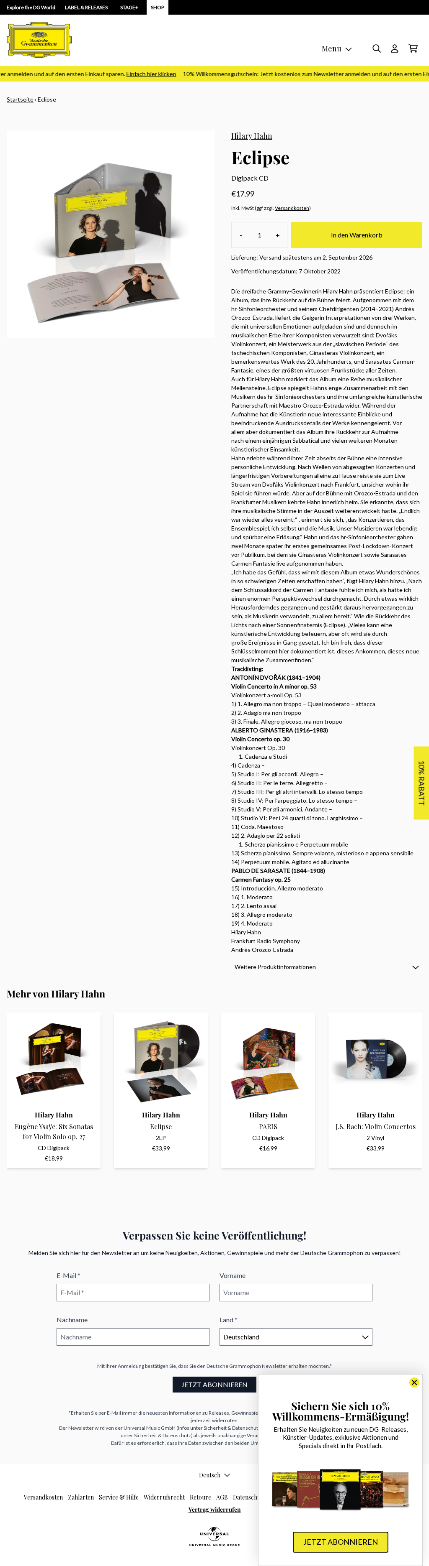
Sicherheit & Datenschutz (232, 1428)
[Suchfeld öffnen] (376, 48)
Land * (229, 1320)
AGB (222, 1497)
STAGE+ (129, 7)
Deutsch (209, 1475)
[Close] (414, 1382)
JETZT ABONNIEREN (214, 1384)
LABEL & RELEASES (86, 7)
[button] (326, 966)
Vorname (233, 1275)
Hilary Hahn (251, 136)
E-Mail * (68, 1275)
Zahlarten (81, 1497)
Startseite (20, 99)
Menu (331, 48)
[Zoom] (110, 234)
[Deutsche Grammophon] (39, 40)
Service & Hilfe (119, 1497)
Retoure (200, 1497)
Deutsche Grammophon (234, 1366)
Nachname (72, 1320)
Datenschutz (249, 1497)
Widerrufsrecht (164, 1497)
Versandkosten (292, 208)
